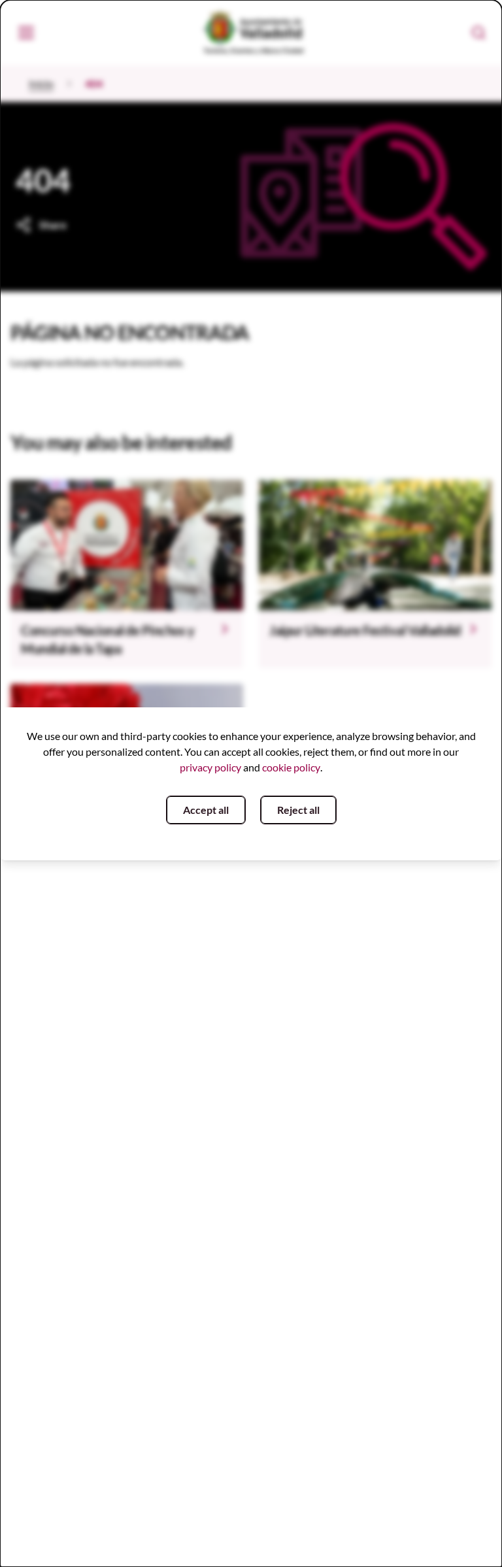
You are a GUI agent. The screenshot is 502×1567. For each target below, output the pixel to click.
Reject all (298, 809)
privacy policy (210, 767)
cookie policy (291, 767)
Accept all (206, 809)
